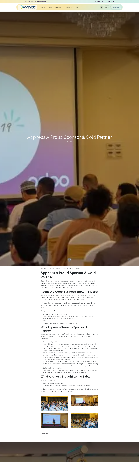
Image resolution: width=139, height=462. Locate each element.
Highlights (51, 268)
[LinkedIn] (109, 1)
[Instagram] (111, 1)
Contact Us (116, 7)
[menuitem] (43, 7)
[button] (101, 7)
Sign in (107, 7)
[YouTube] (113, 1)
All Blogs (43, 268)
